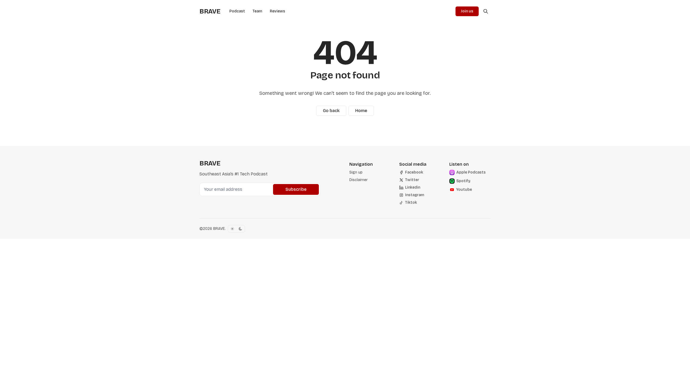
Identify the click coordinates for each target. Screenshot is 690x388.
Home (361, 110)
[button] (356, 172)
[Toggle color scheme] (236, 229)
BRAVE (219, 228)
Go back (331, 110)
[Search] (486, 11)
